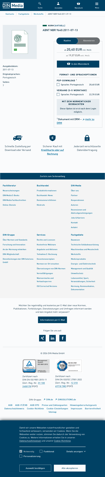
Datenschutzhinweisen (30, 440)
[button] (58, 5)
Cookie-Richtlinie (62, 440)
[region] (52, 444)
